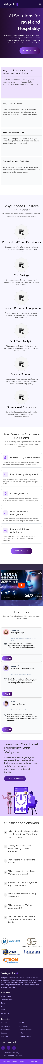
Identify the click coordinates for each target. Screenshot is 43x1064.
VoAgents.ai (13, 1061)
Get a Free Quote (15, 779)
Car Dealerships (25, 1036)
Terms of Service (7, 1000)
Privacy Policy (6, 996)
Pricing (3, 1006)
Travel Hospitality (26, 1029)
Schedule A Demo (21, 551)
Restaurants (24, 1026)
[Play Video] (21, 585)
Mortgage (4, 1036)
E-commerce (5, 1029)
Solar (21, 1033)
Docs (3, 1010)
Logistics (4, 1033)
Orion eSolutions (34, 1061)
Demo (3, 1003)
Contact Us (5, 1013)
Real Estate (5, 1023)
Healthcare (23, 1023)
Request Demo (29, 51)
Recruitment (5, 1026)
